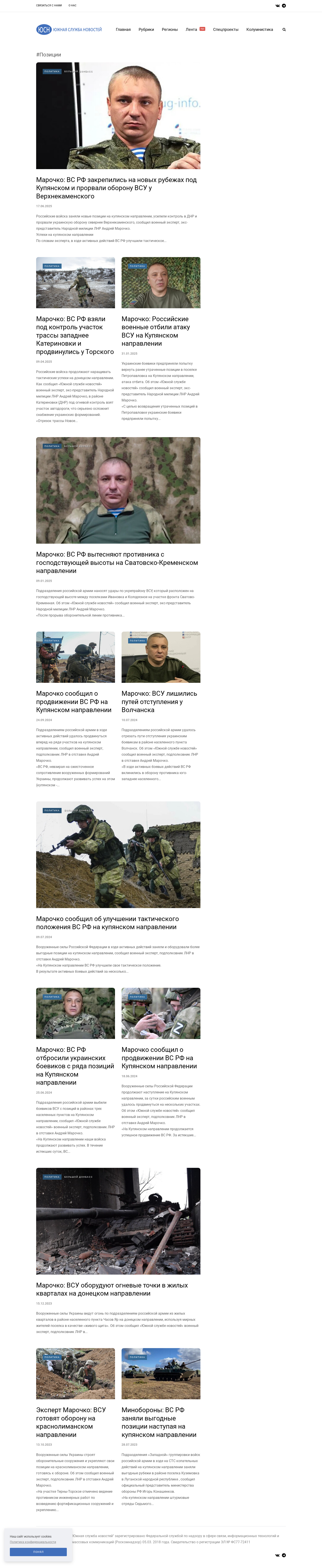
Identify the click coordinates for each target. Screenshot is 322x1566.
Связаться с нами (49, 5)
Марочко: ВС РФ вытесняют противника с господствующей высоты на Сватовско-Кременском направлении (117, 562)
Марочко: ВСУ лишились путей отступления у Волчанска (159, 702)
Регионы (170, 29)
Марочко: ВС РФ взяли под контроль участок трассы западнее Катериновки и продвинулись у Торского (75, 335)
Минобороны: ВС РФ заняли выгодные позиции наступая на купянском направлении (159, 1422)
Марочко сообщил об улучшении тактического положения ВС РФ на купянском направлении (107, 923)
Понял (38, 1552)
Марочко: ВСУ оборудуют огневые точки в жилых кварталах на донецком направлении (112, 1289)
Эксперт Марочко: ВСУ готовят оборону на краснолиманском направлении (71, 1422)
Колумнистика (259, 29)
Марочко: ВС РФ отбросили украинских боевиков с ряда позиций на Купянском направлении (75, 1066)
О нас (72, 5)
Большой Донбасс (78, 71)
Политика (52, 71)
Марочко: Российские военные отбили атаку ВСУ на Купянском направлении (156, 331)
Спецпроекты (226, 29)
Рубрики (146, 29)
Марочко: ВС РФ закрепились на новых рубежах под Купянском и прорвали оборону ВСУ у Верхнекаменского (116, 188)
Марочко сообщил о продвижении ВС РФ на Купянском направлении (73, 702)
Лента (195, 29)
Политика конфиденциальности (33, 1542)
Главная (123, 29)
